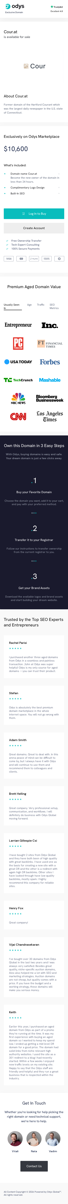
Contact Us (34, 1166)
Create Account (34, 228)
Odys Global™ (54, 1191)
